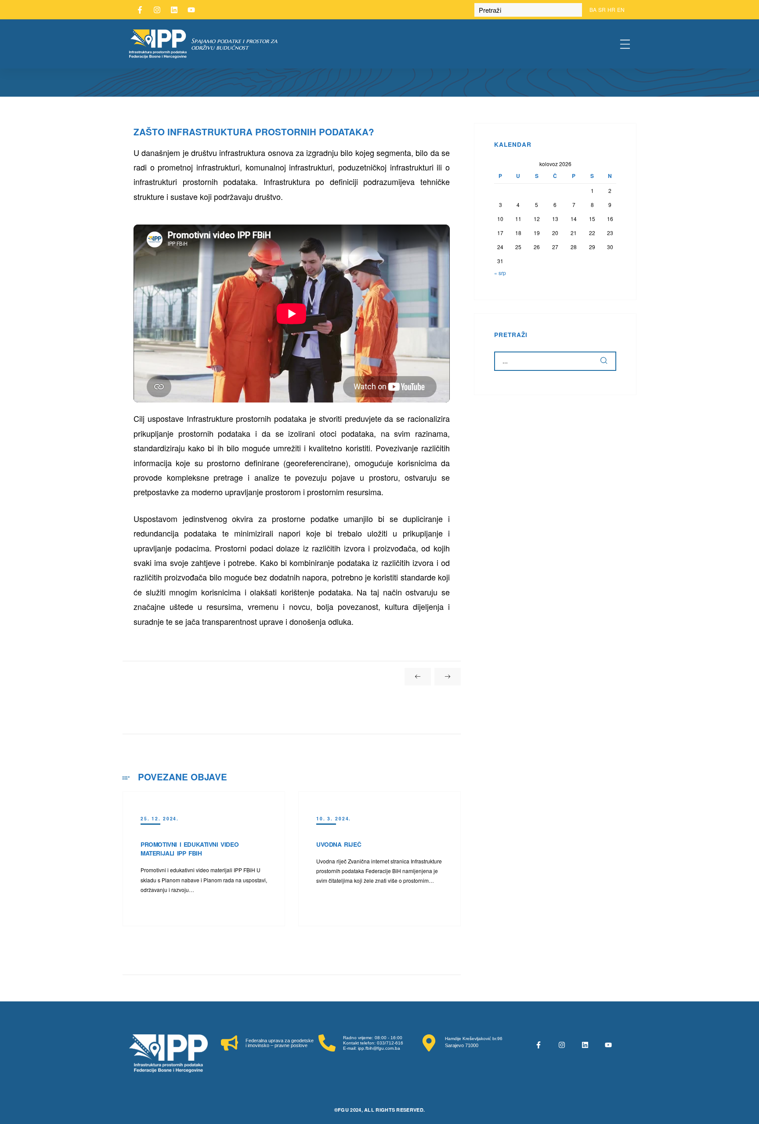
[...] (604, 361)
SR (602, 9)
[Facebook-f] (139, 9)
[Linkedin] (173, 9)
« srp (500, 272)
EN (621, 9)
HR (611, 9)
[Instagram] (156, 9)
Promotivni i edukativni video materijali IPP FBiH (190, 849)
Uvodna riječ (338, 844)
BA (592, 9)
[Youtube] (191, 9)
